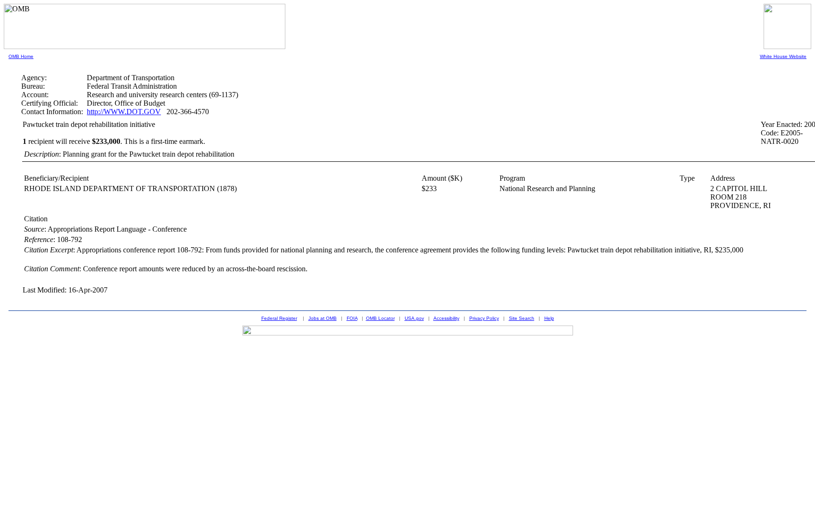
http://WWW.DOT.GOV (124, 112)
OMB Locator (380, 318)
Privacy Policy (484, 318)
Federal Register (279, 318)
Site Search (521, 318)
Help (549, 318)
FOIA (352, 318)
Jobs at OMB (322, 318)
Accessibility (446, 318)
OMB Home (20, 56)
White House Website (783, 56)
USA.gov (414, 318)
